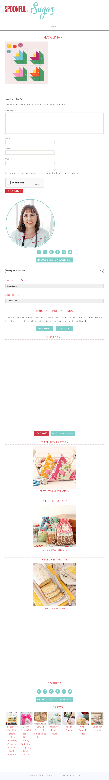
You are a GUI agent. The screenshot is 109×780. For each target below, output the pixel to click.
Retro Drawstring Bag (54, 549)
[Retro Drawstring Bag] (54, 526)
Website (9, 159)
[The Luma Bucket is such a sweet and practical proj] (79, 356)
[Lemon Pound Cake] (54, 584)
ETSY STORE (64, 328)
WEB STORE (44, 328)
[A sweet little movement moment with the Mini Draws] (79, 413)
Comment (10, 111)
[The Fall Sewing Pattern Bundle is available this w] (29, 385)
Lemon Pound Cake (54, 608)
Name (8, 138)
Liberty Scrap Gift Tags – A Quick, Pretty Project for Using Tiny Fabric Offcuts (26, 741)
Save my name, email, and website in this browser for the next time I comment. (42, 173)
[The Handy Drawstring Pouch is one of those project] (29, 356)
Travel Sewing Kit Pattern (54, 491)
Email (8, 149)
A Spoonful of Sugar (28, 12)
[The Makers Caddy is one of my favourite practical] (79, 385)
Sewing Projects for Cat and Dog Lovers (40, 732)
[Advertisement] (57, 639)
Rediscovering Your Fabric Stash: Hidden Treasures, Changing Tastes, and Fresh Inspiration (12, 741)
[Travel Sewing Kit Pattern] (54, 467)
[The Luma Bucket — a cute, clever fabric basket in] (29, 413)
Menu (54, 27)
